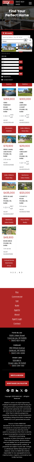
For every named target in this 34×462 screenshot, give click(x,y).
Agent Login (17, 319)
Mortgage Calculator (17, 383)
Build (17, 305)
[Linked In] (12, 391)
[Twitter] (21, 391)
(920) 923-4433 (20, 3)
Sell (17, 301)
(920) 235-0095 (18, 353)
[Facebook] (8, 391)
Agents (17, 310)
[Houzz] (17, 391)
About (17, 314)
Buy (17, 292)
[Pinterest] (26, 391)
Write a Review (17, 375)
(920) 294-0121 (18, 366)
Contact (17, 323)
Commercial (17, 296)
